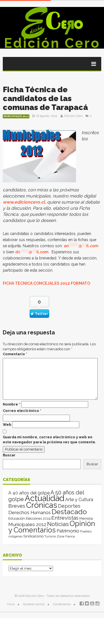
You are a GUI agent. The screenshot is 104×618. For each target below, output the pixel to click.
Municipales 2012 (16, 116)
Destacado (69, 511)
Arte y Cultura (79, 499)
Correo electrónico (22, 411)
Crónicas (41, 505)
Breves (16, 506)
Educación (16, 518)
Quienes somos (34, 604)
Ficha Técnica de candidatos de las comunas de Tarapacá (45, 98)
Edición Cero (52, 43)
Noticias (58, 524)
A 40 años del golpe (29, 493)
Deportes (69, 506)
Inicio (11, 604)
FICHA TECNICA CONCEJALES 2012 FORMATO (46, 283)
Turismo (50, 536)
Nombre (11, 404)
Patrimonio (68, 531)
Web (7, 424)
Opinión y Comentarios (51, 526)
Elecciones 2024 (38, 519)
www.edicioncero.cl (24, 202)
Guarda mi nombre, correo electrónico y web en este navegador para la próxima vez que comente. (49, 439)
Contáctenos (62, 604)
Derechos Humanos (29, 512)
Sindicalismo (33, 536)
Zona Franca (66, 536)
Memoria (86, 519)
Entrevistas (64, 518)
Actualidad (44, 498)
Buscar (9, 455)
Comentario (15, 354)
